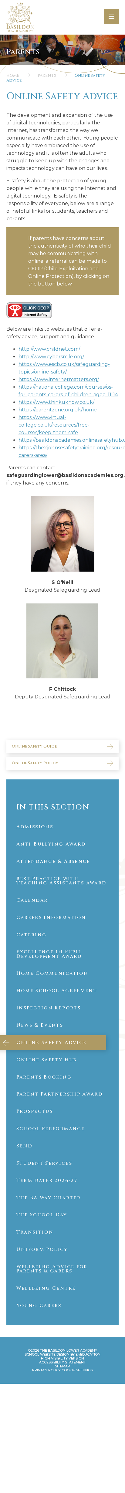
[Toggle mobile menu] (111, 16)
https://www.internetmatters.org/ (59, 379)
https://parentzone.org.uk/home (58, 410)
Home (12, 75)
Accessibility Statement (62, 1362)
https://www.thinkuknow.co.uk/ (56, 402)
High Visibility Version (62, 1358)
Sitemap (62, 1366)
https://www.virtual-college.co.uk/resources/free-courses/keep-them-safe (54, 424)
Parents (47, 75)
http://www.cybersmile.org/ (51, 357)
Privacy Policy (46, 1370)
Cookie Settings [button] (77, 1370)
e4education (88, 1354)
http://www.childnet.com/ (49, 349)
